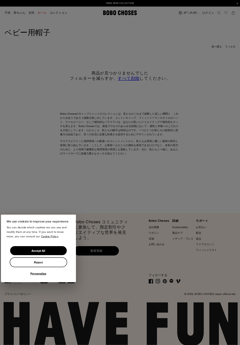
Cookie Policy (49, 236)
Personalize (38, 273)
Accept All (38, 250)
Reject (38, 262)
